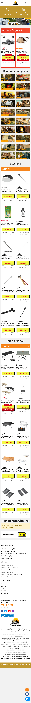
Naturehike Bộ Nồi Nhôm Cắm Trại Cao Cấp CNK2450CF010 (8, 52)
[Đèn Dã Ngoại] (23, 129)
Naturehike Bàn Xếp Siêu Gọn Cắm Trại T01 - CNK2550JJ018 (8, 401)
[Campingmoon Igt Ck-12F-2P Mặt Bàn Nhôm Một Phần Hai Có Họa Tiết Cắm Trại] (23, 492)
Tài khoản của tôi (5, 593)
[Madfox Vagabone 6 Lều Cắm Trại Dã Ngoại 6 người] (23, 40)
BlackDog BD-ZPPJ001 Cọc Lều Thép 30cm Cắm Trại (22, 324)
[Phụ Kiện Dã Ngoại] (23, 86)
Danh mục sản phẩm (15, 71)
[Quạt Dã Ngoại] (8, 138)
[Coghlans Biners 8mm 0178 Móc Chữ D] (8, 212)
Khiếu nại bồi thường (6, 558)
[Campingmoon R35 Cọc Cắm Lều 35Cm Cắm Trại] (23, 245)
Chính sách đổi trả (6, 570)
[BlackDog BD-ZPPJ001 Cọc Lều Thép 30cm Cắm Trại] (23, 312)
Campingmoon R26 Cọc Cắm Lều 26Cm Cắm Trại (7, 291)
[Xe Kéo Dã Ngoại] (8, 155)
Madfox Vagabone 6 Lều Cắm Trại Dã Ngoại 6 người (22, 52)
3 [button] (16, 23)
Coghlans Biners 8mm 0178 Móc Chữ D (7, 224)
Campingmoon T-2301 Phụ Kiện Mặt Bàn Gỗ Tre (8, 470)
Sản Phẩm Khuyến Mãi (11, 30)
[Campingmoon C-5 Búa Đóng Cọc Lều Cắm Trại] (23, 279)
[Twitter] (5, 611)
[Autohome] (9, 534)
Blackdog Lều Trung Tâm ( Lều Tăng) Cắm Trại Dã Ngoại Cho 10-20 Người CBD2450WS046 (8, 190)
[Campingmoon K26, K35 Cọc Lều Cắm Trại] (8, 245)
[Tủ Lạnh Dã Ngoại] (23, 103)
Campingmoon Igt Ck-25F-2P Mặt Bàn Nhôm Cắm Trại (7, 504)
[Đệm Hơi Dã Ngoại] (8, 121)
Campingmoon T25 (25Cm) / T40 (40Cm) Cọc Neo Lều (23, 190)
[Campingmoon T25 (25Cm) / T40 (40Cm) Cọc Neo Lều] (23, 178)
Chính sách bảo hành (7, 565)
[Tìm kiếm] (26, 3)
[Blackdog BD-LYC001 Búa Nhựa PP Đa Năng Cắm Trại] (8, 312)
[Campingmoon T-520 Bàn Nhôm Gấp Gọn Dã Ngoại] (8, 425)
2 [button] (14, 23)
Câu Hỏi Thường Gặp (6, 556)
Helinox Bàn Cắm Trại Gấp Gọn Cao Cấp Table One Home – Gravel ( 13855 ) (22, 368)
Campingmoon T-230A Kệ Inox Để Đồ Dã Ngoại (22, 470)
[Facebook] (2, 611)
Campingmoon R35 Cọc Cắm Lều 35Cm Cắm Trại (22, 257)
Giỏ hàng (3, 591)
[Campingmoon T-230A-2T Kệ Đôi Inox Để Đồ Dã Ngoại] (23, 425)
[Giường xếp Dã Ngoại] (23, 112)
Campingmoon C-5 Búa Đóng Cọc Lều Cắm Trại (22, 291)
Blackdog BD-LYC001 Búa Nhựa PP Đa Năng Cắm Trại (8, 324)
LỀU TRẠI (15, 164)
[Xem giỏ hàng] (29, 3)
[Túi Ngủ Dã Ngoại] (8, 112)
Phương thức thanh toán (8, 551)
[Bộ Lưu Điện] (23, 95)
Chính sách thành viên (7, 572)
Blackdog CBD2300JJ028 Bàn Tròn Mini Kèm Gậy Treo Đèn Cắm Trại (23, 401)
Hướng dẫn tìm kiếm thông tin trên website (13, 553)
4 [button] (19, 23)
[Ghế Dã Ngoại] (8, 129)
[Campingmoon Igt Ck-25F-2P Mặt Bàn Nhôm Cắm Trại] (8, 492)
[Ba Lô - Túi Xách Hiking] (8, 95)
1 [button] (12, 23)
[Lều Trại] (8, 77)
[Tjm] (22, 534)
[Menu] (2, 3)
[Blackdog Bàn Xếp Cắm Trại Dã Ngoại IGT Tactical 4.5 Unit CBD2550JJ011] (8, 356)
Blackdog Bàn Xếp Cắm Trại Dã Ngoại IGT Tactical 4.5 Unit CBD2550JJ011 (7, 368)
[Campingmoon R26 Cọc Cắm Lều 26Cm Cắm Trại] (8, 279)
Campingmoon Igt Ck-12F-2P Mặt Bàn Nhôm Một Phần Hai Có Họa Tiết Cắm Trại (23, 504)
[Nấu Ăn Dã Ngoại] (23, 77)
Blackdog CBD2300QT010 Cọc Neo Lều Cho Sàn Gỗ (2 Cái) (22, 224)
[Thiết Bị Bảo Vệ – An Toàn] (8, 86)
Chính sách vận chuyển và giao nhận (11, 574)
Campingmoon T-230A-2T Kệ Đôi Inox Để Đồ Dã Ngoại (22, 437)
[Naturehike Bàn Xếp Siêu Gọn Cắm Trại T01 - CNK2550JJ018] (8, 389)
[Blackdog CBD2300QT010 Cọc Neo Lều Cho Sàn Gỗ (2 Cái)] (23, 212)
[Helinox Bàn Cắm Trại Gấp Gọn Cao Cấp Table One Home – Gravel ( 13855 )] (23, 356)
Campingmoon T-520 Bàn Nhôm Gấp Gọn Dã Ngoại (7, 437)
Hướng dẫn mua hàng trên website (11, 549)
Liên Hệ (3, 588)
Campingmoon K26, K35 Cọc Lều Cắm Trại (7, 257)
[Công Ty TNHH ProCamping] (15, 3)
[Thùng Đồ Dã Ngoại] (23, 147)
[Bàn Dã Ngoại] (23, 121)
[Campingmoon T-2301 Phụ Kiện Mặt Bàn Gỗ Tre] (8, 458)
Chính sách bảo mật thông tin (9, 567)
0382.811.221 (7, 605)
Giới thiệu (3, 584)
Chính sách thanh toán (7, 577)
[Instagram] (13, 611)
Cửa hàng (3, 586)
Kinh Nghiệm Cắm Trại (15, 520)
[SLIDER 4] (15, 21)
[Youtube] (9, 611)
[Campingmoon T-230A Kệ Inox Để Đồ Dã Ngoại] (23, 458)
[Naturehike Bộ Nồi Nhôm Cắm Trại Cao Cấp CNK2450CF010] (8, 40)
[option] (15, 21)
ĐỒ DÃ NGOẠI (15, 341)
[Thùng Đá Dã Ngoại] (8, 147)
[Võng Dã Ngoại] (23, 138)
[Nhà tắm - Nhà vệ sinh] (23, 155)
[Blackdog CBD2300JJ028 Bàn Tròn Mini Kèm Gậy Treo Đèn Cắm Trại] (23, 389)
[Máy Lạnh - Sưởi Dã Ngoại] (8, 103)
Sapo (19, 666)
